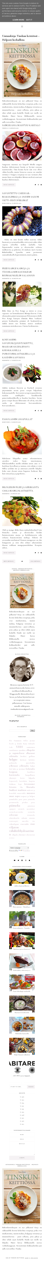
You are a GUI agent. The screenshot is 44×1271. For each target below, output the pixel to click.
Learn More (18, 20)
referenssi (13, 815)
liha (21, 787)
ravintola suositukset (26, 809)
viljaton (14, 827)
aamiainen (31, 747)
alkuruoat (30, 753)
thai (33, 821)
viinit (32, 824)
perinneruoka (14, 802)
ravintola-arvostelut (16, 812)
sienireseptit (13, 821)
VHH (19, 747)
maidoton (22, 790)
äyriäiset (12, 838)
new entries (9, 561)
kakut (32, 766)
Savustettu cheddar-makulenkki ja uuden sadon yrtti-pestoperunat (20, 197)
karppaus (13, 772)
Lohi (10, 747)
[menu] (22, 26)
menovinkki (21, 793)
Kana (25, 744)
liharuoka (30, 787)
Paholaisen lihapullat (17, 419)
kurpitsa (32, 781)
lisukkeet (13, 790)
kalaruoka (30, 769)
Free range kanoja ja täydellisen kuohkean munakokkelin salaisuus (18, 272)
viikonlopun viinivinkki (19, 824)
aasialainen (13, 750)
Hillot (25, 741)
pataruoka (31, 799)
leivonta (12, 787)
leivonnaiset (29, 784)
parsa (20, 799)
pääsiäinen (31, 806)
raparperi (12, 809)
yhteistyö (22, 835)
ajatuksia (22, 750)
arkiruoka (13, 756)
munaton (31, 793)
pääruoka (14, 805)
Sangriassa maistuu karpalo (21, 125)
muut (11, 796)
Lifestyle (31, 744)
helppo (13, 759)
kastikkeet (31, 772)
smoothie (25, 821)
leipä (20, 784)
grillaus (32, 756)
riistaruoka (31, 815)
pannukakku (13, 799)
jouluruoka (13, 763)
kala (10, 769)
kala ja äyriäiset (19, 769)
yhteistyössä (30, 835)
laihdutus (12, 784)
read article (9, 184)
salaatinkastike (14, 818)
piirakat (25, 802)
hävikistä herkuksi (27, 760)
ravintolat (31, 812)
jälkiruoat (13, 766)
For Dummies (15, 741)
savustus (32, 818)
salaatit (24, 818)
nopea (17, 796)
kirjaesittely (13, 781)
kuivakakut (23, 781)
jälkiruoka (24, 766)
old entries (35, 561)
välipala (15, 835)
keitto (22, 778)
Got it (29, 20)
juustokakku (30, 763)
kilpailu (32, 778)
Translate (26, 851)
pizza (33, 802)
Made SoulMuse (31, 1258)
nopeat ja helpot (28, 796)
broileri (23, 756)
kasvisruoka (14, 775)
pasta (25, 799)
